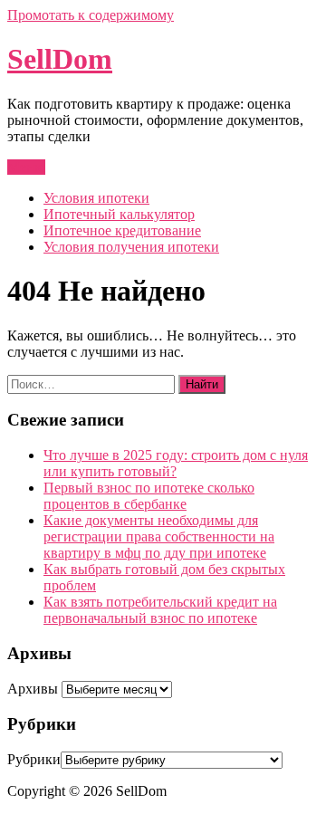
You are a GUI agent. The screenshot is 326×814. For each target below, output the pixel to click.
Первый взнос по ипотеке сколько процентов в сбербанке (148, 496)
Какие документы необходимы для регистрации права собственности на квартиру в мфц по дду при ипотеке (158, 536)
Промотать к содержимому (90, 15)
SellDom (59, 59)
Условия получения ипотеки (131, 246)
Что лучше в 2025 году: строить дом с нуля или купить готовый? (175, 463)
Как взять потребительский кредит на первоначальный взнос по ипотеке (160, 610)
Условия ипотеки (96, 198)
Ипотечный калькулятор (119, 214)
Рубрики (34, 759)
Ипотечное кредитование (122, 230)
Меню (26, 167)
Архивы (32, 688)
